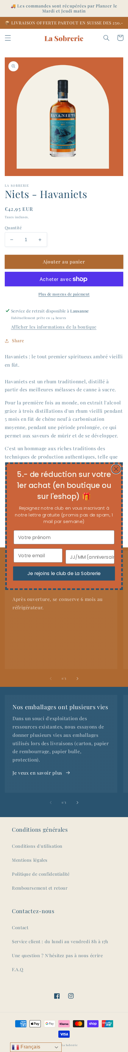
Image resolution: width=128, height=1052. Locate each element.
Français (29, 1046)
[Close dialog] (116, 468)
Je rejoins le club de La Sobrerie (64, 573)
